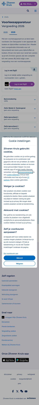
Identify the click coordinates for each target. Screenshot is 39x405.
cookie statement (13, 175)
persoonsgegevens (25, 172)
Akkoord (19, 258)
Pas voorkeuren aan (11, 253)
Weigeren (19, 263)
